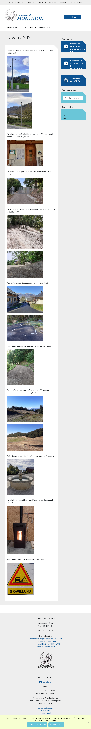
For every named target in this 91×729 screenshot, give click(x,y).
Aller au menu (50, 2)
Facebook (47, 682)
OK (64, 118)
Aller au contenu (34, 2)
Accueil (9, 27)
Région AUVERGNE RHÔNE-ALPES (45, 644)
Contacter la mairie (45, 708)
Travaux (33, 27)
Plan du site (65, 2)
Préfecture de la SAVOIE (45, 646)
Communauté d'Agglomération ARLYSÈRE (45, 638)
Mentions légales (45, 713)
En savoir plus (56, 724)
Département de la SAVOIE (45, 641)
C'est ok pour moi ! (37, 724)
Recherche (78, 2)
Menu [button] (73, 17)
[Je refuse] (88, 722)
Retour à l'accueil (16, 2)
